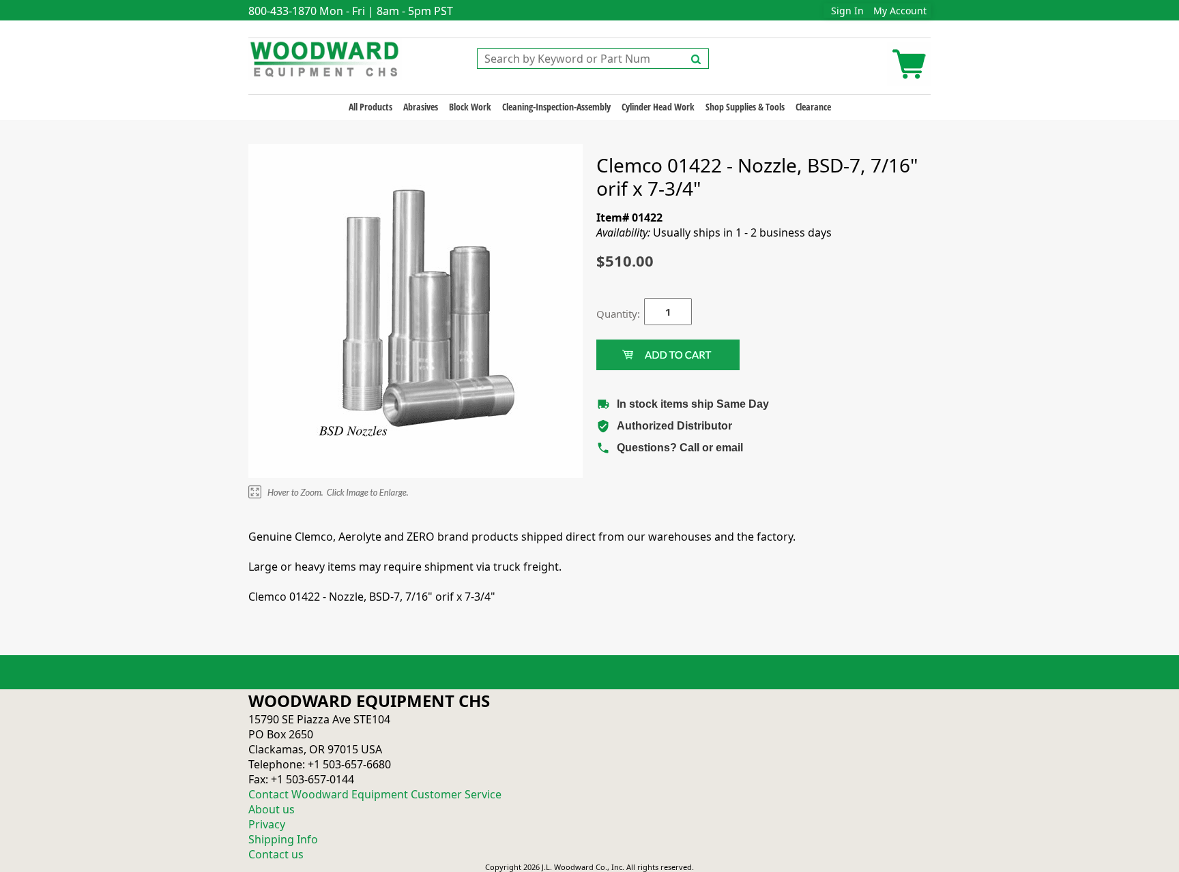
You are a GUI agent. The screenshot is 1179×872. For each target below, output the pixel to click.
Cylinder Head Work (658, 106)
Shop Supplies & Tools (745, 106)
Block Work (470, 106)
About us (271, 809)
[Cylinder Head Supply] (325, 57)
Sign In (847, 10)
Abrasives (420, 106)
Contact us (276, 854)
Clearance (813, 106)
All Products (370, 106)
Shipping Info (283, 839)
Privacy (266, 824)
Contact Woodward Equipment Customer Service (374, 794)
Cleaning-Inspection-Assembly (556, 106)
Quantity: (610, 313)
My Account (900, 10)
